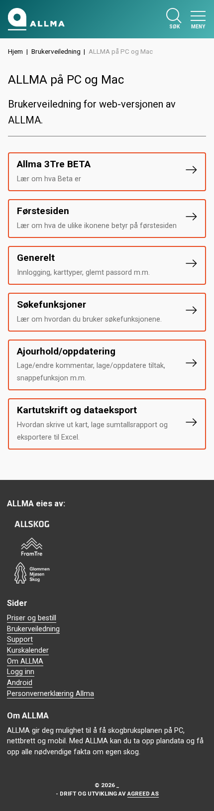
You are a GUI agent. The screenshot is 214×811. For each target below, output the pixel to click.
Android (19, 683)
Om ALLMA (25, 661)
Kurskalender (28, 650)
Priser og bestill (31, 618)
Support (20, 639)
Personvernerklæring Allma (50, 694)
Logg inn (20, 672)
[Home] (36, 19)
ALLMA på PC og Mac (121, 51)
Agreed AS (143, 793)
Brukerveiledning (56, 51)
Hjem (15, 51)
